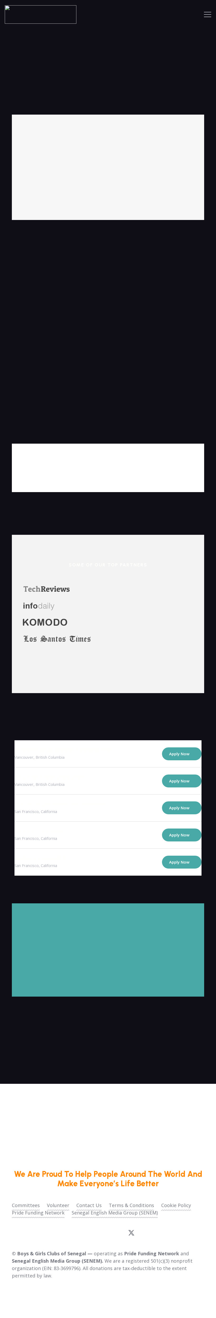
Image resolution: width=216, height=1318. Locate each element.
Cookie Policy (176, 1205)
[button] (207, 14)
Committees (26, 1205)
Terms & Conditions (131, 1205)
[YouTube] (99, 1232)
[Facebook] (83, 1232)
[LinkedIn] (114, 1232)
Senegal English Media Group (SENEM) (115, 1212)
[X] (131, 1233)
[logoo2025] (40, 14)
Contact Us (89, 1205)
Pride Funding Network (38, 1212)
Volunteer (58, 1205)
